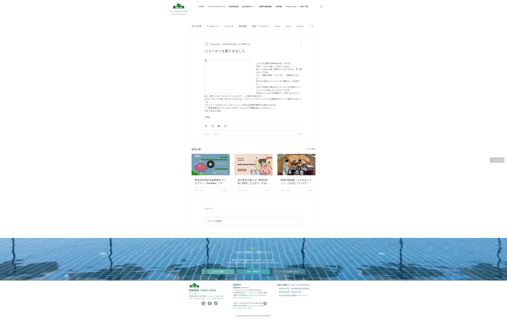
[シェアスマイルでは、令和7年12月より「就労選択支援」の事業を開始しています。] (253, 164)
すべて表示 (311, 149)
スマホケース (213, 26)
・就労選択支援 (295, 294)
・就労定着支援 (283, 294)
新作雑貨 (243, 26)
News (277, 26)
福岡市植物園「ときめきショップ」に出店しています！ (295, 181)
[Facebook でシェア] (206, 126)
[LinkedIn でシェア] (219, 126)
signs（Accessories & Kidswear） (249, 305)
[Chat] (241, 274)
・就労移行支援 (283, 290)
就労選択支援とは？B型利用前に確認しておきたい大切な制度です (253, 181)
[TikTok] (216, 305)
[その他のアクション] (300, 44)
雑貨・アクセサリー (261, 26)
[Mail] (275, 273)
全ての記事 (196, 26)
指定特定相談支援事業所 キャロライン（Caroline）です (210, 181)
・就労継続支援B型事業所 (299, 290)
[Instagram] (203, 305)
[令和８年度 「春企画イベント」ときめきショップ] (296, 164)
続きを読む (290, 26)
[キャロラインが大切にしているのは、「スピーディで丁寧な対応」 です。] (211, 164)
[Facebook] (210, 305)
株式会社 (241, 289)
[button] (265, 6)
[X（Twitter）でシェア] (212, 126)
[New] (206, 274)
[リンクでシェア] (225, 126)
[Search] (321, 6)
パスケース (229, 26)
